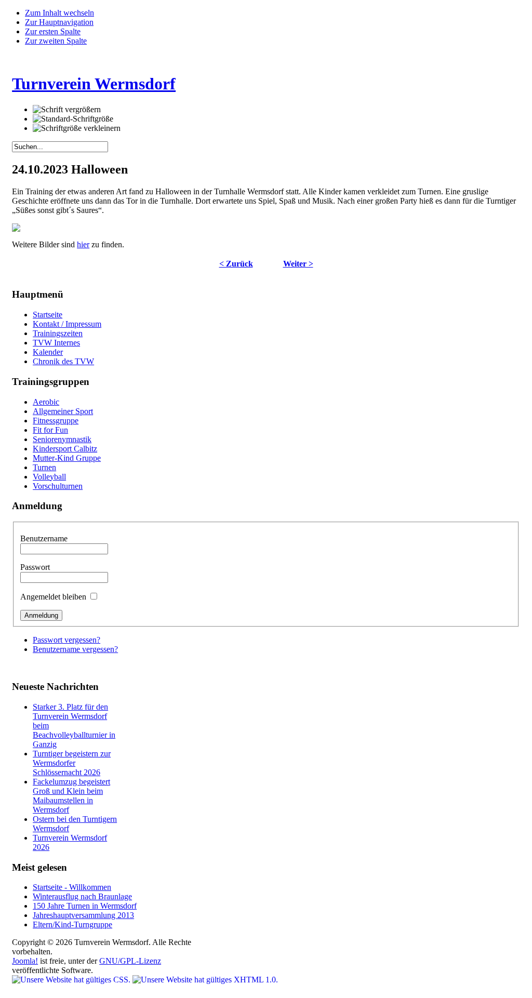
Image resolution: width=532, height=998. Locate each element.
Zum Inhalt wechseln (59, 12)
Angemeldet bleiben (54, 596)
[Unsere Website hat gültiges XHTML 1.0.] (205, 979)
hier (83, 244)
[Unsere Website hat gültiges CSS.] (72, 979)
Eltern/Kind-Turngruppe (72, 924)
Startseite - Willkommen (72, 887)
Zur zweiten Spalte (56, 40)
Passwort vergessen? (66, 639)
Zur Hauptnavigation (59, 22)
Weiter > (298, 263)
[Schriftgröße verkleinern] (77, 128)
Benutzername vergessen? (75, 649)
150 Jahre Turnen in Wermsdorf (85, 905)
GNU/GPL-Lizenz (130, 960)
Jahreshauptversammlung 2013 (83, 915)
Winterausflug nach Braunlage (82, 896)
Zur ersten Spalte (53, 31)
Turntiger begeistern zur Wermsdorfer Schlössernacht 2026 (72, 763)
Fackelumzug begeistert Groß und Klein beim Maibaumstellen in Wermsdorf (71, 795)
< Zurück (236, 263)
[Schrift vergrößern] (67, 109)
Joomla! (25, 960)
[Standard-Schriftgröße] (73, 119)
